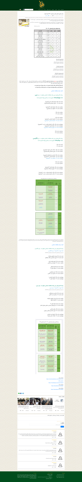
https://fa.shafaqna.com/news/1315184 (56, 382)
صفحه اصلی (62, 9)
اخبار (41, 9)
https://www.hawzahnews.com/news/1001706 (54, 379)
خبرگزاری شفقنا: (60, 381)
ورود (22, 9)
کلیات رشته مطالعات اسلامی (57, 91)
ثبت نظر (62, 426)
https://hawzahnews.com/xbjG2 (57, 386)
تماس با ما (39, 9)
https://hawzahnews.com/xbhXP (57, 389)
